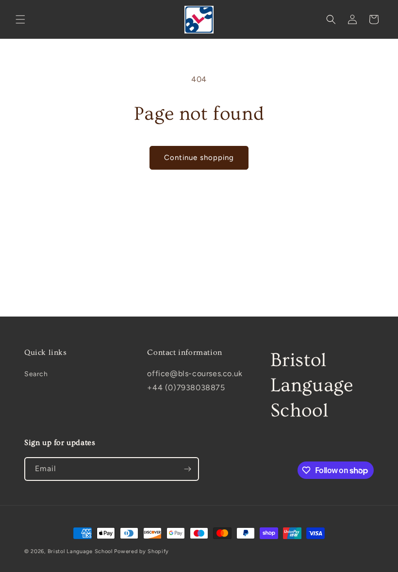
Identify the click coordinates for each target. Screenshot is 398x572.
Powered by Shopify (141, 551)
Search (36, 374)
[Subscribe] (187, 469)
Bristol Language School (80, 551)
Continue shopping (199, 157)
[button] (20, 19)
